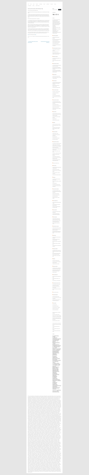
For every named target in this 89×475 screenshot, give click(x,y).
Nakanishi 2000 (55, 369)
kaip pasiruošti (45, 455)
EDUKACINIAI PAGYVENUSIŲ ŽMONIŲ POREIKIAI (55, 353)
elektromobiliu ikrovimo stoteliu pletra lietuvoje (44, 412)
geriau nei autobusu (58, 454)
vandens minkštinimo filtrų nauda (40, 402)
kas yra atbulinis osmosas (56, 397)
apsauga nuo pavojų (55, 341)
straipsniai (37, 435)
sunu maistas (56, 428)
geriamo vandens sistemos (35, 403)
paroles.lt (36, 459)
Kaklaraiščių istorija (54, 118)
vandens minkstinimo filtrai (39, 408)
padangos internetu (43, 424)
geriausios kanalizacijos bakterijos (54, 419)
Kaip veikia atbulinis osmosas (55, 43)
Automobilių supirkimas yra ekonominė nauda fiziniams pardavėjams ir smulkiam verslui (56, 251)
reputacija (54, 385)
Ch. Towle (54, 347)
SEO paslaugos (54, 111)
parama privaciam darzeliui (35, 420)
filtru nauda (54, 435)
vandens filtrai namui (54, 389)
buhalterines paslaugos (34, 453)
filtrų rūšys (46, 397)
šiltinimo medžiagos (49, 450)
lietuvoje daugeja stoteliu (52, 412)
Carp (58, 346)
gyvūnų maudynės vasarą (30, 437)
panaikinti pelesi (29, 443)
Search (53, 8)
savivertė (59, 385)
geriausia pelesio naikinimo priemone (38, 468)
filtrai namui (51, 435)
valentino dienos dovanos (51, 444)
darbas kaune (38, 460)
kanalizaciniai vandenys (32, 448)
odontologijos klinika (49, 428)
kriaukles (31, 417)
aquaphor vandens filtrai (55, 403)
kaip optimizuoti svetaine (49, 415)
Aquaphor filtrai (54, 26)
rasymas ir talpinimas (38, 463)
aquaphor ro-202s (30, 407)
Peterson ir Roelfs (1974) (56, 381)
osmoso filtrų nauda (38, 397)
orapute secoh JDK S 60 (43, 443)
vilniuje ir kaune (41, 471)
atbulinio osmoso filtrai (43, 397)
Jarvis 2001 (54, 359)
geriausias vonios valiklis (37, 412)
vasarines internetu (46, 463)
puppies (43, 36)
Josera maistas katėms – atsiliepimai (56, 307)
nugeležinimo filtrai (44, 408)
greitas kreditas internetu (48, 422)
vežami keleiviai (33, 454)
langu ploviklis (52, 425)
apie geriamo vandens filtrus (50, 397)
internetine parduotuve (37, 432)
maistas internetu (57, 434)
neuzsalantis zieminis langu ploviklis (37, 425)
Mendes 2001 (55, 367)
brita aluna (59, 438)
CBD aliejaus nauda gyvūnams (55, 308)
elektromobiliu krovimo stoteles (51, 427)
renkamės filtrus (49, 434)
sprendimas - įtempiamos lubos (31, 471)
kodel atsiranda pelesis (30, 419)
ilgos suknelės (49, 459)
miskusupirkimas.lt (33, 459)
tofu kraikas (46, 430)
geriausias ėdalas (29, 435)
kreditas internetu (58, 422)
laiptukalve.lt (33, 460)
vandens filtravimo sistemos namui (54, 399)
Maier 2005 (57, 365)
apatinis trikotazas (36, 444)
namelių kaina (32, 440)
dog (37, 36)
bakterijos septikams (50, 449)
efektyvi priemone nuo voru (32, 414)
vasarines (54, 463)
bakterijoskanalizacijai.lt (30, 445)
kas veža (36, 454)
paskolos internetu (32, 422)
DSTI (58, 350)
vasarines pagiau (50, 466)
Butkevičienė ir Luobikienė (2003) (56, 345)
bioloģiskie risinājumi (49, 419)
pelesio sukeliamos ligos (53, 468)
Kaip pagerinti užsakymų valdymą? (56, 320)
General (33, 5)
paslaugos (55, 455)
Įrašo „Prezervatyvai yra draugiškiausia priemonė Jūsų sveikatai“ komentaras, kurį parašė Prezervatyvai (56, 71)
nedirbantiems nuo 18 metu (30, 469)
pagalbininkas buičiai (38, 458)
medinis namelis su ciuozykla (50, 423)
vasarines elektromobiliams (43, 465)
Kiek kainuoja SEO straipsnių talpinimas (56, 174)
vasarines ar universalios (32, 463)
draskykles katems (35, 423)
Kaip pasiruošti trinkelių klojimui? (55, 260)
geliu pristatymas (32, 444)
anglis (38, 450)
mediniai (58, 439)
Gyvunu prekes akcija (55, 200)
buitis (42, 417)
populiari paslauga (53, 453)
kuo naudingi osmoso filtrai (44, 398)
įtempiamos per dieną (59, 471)
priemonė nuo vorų (32, 409)
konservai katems (35, 430)
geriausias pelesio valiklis (55, 414)
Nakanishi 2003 (55, 370)
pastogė (58, 379)
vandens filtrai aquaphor (37, 404)
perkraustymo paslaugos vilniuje (39, 428)
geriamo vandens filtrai (42, 404)
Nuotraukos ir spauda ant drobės (55, 314)
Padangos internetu (55, 248)
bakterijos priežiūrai (54, 449)
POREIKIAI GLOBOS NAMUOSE (54, 383)
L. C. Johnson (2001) (55, 362)
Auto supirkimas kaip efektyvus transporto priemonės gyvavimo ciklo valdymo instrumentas (56, 102)
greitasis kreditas (40, 422)
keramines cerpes (29, 450)
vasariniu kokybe (46, 464)
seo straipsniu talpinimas (49, 403)
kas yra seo (40, 409)
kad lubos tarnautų (53, 470)
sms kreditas (35, 469)
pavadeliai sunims (51, 432)
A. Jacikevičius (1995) (55, 336)
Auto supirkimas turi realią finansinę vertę (56, 143)
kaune (35, 460)
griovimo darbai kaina (33, 443)
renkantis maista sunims (31, 470)
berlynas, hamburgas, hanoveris (49, 454)
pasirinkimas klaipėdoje (56, 445)
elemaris (40, 439)
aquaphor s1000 (52, 407)
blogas (35, 435)
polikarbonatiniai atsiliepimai (30, 434)
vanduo (59, 390)
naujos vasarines (39, 464)
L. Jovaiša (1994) (55, 363)
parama (54, 379)
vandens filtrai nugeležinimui (33, 402)
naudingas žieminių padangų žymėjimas (42, 413)
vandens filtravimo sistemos (50, 398)
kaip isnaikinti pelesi (49, 468)
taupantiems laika (31, 464)
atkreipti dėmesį (32, 455)
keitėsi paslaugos (41, 460)
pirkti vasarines (50, 465)
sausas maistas (37, 437)
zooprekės (31, 438)
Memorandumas (55, 366)
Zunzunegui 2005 (55, 391)
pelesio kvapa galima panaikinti (50, 408)
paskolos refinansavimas (30, 423)
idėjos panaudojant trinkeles (54, 450)
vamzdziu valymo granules (43, 448)
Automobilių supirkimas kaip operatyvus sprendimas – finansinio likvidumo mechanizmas (56, 83)
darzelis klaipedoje (35, 445)
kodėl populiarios (36, 455)
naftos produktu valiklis (44, 469)
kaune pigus (52, 460)
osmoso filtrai (33, 404)
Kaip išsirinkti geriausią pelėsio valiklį (56, 87)
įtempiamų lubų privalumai (37, 471)
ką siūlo (54, 460)
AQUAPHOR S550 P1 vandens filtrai (56, 156)
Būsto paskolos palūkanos (55, 139)
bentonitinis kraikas (43, 430)
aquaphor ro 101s (56, 407)
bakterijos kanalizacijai (30, 418)
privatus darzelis (53, 420)
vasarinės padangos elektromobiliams (34, 413)
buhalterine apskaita (30, 420)
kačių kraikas (40, 437)
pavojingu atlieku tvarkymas (55, 443)
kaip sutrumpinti (57, 453)
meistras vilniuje (44, 428)
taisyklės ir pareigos (39, 454)
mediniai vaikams (43, 440)
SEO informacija (55, 80)
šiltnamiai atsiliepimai (36, 434)
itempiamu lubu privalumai (58, 420)
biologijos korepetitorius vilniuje (40, 459)
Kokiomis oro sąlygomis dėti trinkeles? (56, 124)
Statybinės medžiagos (55, 294)
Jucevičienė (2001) (56, 360)
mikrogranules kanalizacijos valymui (49, 448)
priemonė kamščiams (43, 458)
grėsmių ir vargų (56, 358)
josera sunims (38, 429)
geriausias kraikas (57, 437)
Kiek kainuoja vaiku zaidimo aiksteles (55, 415)
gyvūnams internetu (48, 437)
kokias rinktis (46, 458)
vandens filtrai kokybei (42, 399)
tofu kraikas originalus (40, 427)
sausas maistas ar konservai (56, 423)
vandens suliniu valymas (37, 448)
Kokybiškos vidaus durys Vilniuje (55, 169)
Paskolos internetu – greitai (55, 133)
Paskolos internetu (55, 131)
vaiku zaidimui (44, 419)
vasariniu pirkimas (35, 464)
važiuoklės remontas (38, 443)
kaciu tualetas (60, 429)
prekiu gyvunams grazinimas (45, 427)
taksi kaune (47, 460)
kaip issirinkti (49, 433)
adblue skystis (59, 419)
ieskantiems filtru (48, 435)
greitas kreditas (44, 422)
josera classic (51, 414)
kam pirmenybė (29, 455)
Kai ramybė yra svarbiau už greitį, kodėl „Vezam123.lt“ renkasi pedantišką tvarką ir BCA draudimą (56, 318)
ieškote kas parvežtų (44, 454)
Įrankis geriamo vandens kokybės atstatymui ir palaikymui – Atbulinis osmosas (56, 128)
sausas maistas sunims (50, 430)
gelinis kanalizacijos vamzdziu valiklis (57, 448)
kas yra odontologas (51, 438)
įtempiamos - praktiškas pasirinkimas (52, 471)
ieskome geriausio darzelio (49, 420)
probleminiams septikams (34, 449)
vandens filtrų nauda (34, 397)
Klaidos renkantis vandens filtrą (55, 193)
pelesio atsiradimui (32, 468)
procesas (60, 455)
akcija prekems (42, 433)
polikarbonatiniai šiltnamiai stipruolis (57, 418)
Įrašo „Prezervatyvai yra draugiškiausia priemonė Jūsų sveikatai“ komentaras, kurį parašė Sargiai (56, 68)
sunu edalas (59, 428)
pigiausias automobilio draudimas (48, 453)
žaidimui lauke (55, 439)
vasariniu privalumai (41, 466)
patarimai (51, 469)
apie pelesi (29, 468)
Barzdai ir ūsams (38, 5)
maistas (54, 366)
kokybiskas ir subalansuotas (42, 432)
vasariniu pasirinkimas (37, 465)
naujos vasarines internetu (55, 466)
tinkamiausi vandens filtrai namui (48, 399)
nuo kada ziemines (45, 418)
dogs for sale (40, 36)
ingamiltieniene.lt (45, 459)
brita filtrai (41, 438)
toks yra (44, 460)
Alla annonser (29, 5)
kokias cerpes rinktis (58, 449)
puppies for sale (45, 36)
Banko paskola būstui (54, 136)
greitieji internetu (44, 470)
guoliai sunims (45, 429)
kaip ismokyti (35, 433)
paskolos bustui (56, 427)
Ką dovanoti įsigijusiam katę (55, 309)
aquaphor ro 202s (31, 408)
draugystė (54, 350)
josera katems (34, 429)
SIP (59, 415)
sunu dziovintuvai (52, 429)
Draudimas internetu (55, 56)
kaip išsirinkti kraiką (34, 438)
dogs (35, 34)
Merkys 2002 (55, 368)
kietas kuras (31, 453)
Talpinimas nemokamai (55, 35)
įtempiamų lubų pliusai (48, 470)
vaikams (44, 417)
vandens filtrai (30, 403)
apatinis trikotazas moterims (57, 444)
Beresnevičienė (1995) (56, 343)
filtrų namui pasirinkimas (55, 398)
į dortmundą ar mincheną (41, 455)
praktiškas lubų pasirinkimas (57, 470)
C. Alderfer (54, 346)
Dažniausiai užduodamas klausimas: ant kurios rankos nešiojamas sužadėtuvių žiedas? (56, 232)
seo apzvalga (34, 417)
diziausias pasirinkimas (55, 465)
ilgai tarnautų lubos (36, 470)
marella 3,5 (31, 439)
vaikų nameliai (52, 439)
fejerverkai (45, 435)
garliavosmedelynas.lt (53, 459)
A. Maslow (54, 337)
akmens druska (54, 469)
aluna (57, 438)
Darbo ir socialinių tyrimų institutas (56, 349)
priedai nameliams (49, 439)
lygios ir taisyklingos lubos (45, 471)
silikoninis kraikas (38, 430)
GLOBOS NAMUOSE (54, 357)
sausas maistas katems (30, 430)
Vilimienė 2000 (55, 390)
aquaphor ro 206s (35, 408)
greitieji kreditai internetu (53, 422)
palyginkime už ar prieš (33, 458)
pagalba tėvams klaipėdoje (39, 445)
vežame (31, 454)
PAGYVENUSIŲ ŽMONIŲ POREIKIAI (55, 372)
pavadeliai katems (47, 432)
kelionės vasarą (54, 454)
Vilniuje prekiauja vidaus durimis (55, 296)
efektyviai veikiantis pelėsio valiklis (38, 414)
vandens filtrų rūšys (45, 402)
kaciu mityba (31, 428)
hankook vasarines (29, 465)
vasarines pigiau (43, 464)
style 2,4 (34, 439)
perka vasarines (33, 465)
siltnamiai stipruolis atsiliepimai (50, 418)
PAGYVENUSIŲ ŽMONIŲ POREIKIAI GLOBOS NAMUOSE (55, 376)
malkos (36, 450)
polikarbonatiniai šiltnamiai (53, 433)
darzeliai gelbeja (40, 420)
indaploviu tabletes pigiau (50, 458)
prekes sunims (58, 432)
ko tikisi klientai (40, 450)
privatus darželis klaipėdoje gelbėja (46, 445)
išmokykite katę (34, 428)
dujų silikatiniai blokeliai (45, 450)
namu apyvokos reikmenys (38, 417)
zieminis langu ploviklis (44, 425)
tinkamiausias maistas (53, 434)
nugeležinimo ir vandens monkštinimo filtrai (52, 402)
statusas (54, 388)
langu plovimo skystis (49, 425)
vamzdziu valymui (29, 449)
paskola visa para (58, 468)
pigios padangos (51, 424)
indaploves (38, 453)
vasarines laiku (56, 463)
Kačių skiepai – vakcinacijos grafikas (56, 91)
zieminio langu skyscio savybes (40, 419)
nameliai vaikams (36, 440)
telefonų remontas (36, 409)
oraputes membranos (47, 443)
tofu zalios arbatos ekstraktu (34, 427)
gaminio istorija (29, 458)
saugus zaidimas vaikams (35, 418)
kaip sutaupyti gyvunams (56, 430)
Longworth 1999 (56, 364)
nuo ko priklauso (52, 455)
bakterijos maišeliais (39, 449)
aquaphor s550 (44, 407)
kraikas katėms (43, 437)
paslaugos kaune (57, 460)
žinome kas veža (48, 455)
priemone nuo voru (55, 408)
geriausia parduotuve (32, 432)
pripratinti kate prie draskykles (44, 423)
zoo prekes (43, 439)
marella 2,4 (29, 439)
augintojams (33, 435)
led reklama (39, 434)
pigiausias (49, 460)
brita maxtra (55, 438)
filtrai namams (38, 399)
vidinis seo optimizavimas (43, 415)
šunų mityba (34, 437)
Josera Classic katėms (54, 304)
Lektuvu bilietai (54, 74)
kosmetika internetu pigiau (45, 444)
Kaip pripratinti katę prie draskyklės (56, 95)
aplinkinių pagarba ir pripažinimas (56, 339)
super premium (52, 428)
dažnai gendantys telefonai (32, 412)
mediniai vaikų (29, 440)
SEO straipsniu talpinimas (56, 63)
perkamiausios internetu (52, 437)
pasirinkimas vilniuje (44, 420)
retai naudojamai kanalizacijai (44, 449)
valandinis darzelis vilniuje (30, 429)
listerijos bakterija (35, 419)
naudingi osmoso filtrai (39, 398)
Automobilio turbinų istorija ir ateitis (56, 184)
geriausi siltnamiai (46, 433)
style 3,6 (36, 439)
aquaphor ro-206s (34, 407)
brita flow (38, 439)
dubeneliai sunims (48, 429)
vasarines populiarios (55, 464)
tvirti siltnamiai (58, 433)
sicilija (41, 469)
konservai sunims (56, 429)
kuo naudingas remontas (48, 413)
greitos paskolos (40, 470)
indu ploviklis (51, 443)
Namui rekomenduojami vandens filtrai (56, 113)
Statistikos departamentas (56, 387)
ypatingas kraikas (38, 433)
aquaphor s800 (40, 407)
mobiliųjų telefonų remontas (54, 413)
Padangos (54, 177)
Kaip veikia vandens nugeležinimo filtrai (56, 105)
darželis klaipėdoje (51, 445)
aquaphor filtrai (59, 403)
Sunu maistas (54, 235)
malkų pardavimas (33, 450)
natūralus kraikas (47, 438)
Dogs (28, 34)
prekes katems (54, 432)
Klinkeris (54, 122)
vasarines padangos (56, 425)
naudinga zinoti (59, 464)
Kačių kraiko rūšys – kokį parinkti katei (56, 280)
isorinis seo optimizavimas (38, 415)
